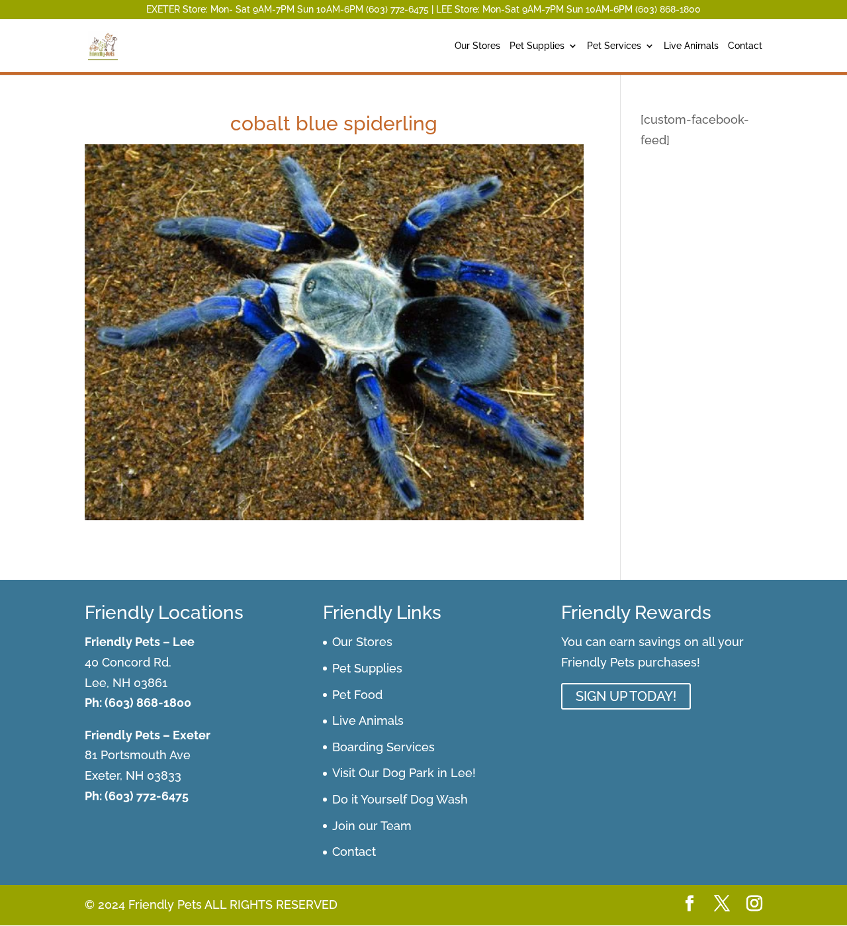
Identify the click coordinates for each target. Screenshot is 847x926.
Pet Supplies (537, 46)
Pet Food (357, 695)
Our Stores (477, 46)
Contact (745, 46)
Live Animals (691, 46)
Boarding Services (383, 747)
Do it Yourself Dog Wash (400, 799)
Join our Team (372, 826)
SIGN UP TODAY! (626, 696)
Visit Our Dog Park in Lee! (404, 773)
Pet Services (614, 46)
